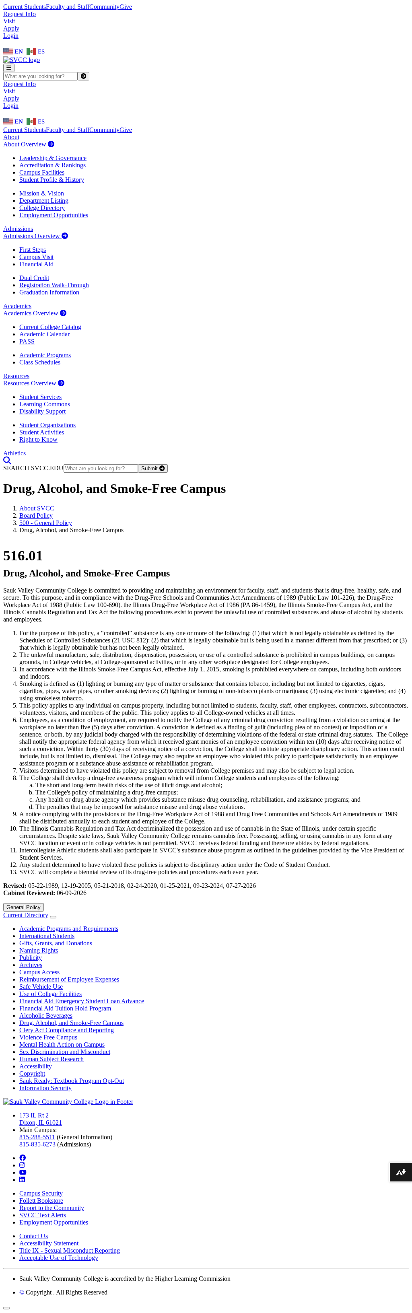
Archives (30, 964)
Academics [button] (17, 306)
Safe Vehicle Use (41, 986)
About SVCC (36, 508)
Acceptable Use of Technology (58, 1257)
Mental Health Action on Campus (62, 1044)
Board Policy (36, 515)
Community (104, 6)
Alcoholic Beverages (45, 1015)
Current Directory (25, 915)
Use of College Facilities (50, 993)
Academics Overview (31, 313)
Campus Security (41, 1193)
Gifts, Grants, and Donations (55, 943)
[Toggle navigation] (8, 68)
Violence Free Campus (48, 1037)
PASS (27, 341)
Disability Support (42, 411)
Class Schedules (39, 362)
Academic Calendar (44, 334)
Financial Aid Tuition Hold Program (65, 1008)
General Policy (23, 907)
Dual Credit (34, 277)
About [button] (11, 137)
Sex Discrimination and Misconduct (64, 1051)
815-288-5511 (37, 1137)
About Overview (25, 144)
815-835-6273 (37, 1144)
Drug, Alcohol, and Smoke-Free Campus (71, 1022)
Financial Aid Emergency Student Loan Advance (81, 1001)
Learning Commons (44, 404)
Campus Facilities (41, 172)
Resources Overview (30, 383)
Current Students (24, 6)
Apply (11, 28)
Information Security (45, 1088)
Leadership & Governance (53, 157)
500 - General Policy (45, 522)
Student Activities (41, 432)
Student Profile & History (51, 179)
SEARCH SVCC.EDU (33, 468)
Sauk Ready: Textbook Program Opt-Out (71, 1080)
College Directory (42, 207)
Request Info (19, 13)
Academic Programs (45, 355)
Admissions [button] (18, 228)
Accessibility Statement (48, 1243)
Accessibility (35, 1066)
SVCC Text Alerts (42, 1215)
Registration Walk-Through (54, 285)
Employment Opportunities (53, 215)
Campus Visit (36, 256)
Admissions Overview (32, 236)
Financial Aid (36, 264)
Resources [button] (16, 375)
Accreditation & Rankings (52, 165)
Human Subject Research (51, 1059)
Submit (150, 468)
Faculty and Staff (67, 6)
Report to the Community (51, 1207)
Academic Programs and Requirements (68, 928)
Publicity (30, 957)
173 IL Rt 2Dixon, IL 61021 (40, 1119)
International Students (46, 935)
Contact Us (33, 1236)
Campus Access (39, 972)
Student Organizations (47, 425)
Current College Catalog (50, 326)
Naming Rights (38, 950)
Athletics (15, 453)
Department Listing (43, 200)
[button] (7, 460)
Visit (9, 21)
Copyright (32, 1073)
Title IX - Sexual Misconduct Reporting (69, 1250)
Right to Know (38, 439)
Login (11, 35)
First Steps (32, 249)
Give (125, 6)
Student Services (40, 396)
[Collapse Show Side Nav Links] (53, 917)
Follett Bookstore (41, 1200)
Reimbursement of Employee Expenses (69, 979)
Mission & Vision (41, 193)
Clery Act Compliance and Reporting (66, 1030)
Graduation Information (49, 292)
